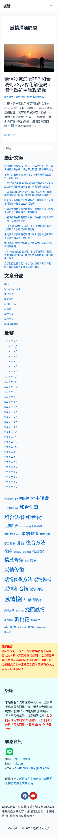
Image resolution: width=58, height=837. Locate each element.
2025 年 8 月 (11, 401)
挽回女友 (20, 610)
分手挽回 (9, 508)
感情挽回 (15, 599)
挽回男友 (8, 620)
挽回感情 (35, 610)
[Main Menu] (51, 6)
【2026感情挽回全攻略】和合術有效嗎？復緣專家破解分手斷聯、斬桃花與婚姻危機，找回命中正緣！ (28, 255)
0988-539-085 (23, 759)
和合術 (34, 517)
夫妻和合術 (23, 527)
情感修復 (14, 560)
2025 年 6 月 (11, 412)
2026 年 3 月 (11, 366)
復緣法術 (17, 552)
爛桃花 (32, 627)
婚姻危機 (45, 534)
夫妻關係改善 (35, 526)
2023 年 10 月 (11, 447)
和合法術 (14, 517)
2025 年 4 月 (11, 421)
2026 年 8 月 (11, 341)
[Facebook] (25, 796)
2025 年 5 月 (11, 417)
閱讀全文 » (9, 134)
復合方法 (35, 543)
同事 (16, 508)
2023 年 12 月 (11, 437)
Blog (6, 284)
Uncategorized (12, 289)
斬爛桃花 (35, 620)
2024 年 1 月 (10, 432)
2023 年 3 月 (11, 482)
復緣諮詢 (38, 551)
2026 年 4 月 (11, 361)
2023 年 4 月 (11, 477)
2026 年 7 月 (11, 346)
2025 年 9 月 (11, 396)
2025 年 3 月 (11, 427)
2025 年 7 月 (11, 406)
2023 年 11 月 (11, 442)
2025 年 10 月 (11, 391)
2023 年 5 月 (11, 472)
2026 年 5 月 (11, 356)
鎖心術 (7, 632)
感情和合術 (10, 304)
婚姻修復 (30, 533)
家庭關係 (9, 543)
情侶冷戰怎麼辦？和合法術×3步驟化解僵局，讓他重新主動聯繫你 (28, 84)
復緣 (7, 6)
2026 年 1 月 (10, 376)
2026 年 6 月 (11, 351)
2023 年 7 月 (11, 462)
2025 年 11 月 (11, 386)
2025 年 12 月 (11, 381)
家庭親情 (9, 299)
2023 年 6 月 (11, 467)
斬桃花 (7, 309)
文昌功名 (27, 783)
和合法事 (29, 507)
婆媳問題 (9, 534)
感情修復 (14, 570)
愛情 (27, 561)
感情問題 (36, 589)
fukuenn (19, 763)
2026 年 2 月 (11, 371)
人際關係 (9, 498)
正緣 (19, 627)
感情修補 (43, 579)
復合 (20, 542)
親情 (44, 628)
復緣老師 (26, 552)
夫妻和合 (11, 526)
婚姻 (18, 534)
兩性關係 (9, 96)
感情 (33, 560)
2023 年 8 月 (11, 457)
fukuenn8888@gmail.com (32, 768)
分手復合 (40, 498)
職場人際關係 (11, 324)
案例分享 (20, 96)
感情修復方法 (18, 579)
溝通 (25, 627)
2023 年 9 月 (11, 452)
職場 (39, 627)
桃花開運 (9, 314)
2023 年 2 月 (11, 487)
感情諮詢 (35, 600)
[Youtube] (33, 796)
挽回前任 (9, 610)
